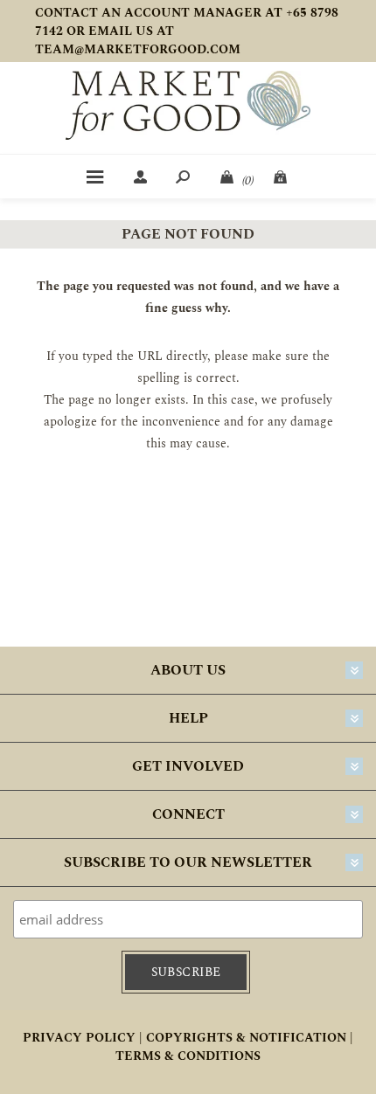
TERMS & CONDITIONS (188, 1056)
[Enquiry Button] (281, 176)
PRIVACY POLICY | (83, 1037)
